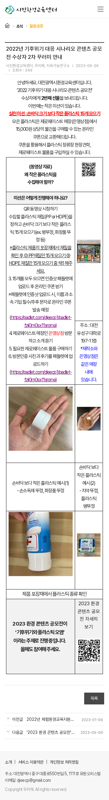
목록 (94, 698)
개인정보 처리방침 (64, 762)
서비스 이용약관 (31, 762)
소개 (8, 762)
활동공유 (36, 26)
